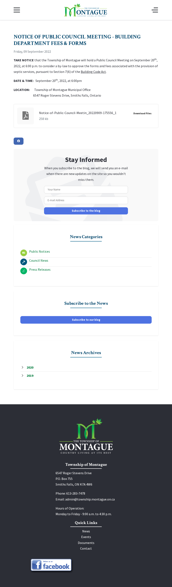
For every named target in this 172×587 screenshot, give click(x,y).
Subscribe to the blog (86, 211)
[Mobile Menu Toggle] (17, 10)
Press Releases (40, 269)
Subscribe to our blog (86, 320)
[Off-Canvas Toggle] (155, 10)
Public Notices (39, 251)
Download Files (142, 113)
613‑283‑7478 (75, 493)
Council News (38, 260)
